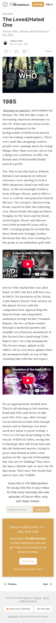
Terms (46, 597)
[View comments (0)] (16, 51)
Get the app (43, 608)
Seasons (7, 14)
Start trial (28, 561)
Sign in (49, 4)
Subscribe (38, 4)
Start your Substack (19, 608)
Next (45, 584)
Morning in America (16, 110)
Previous (12, 584)
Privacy (37, 597)
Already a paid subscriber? (28, 569)
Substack (12, 616)
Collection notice (28, 601)
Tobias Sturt (16, 41)
